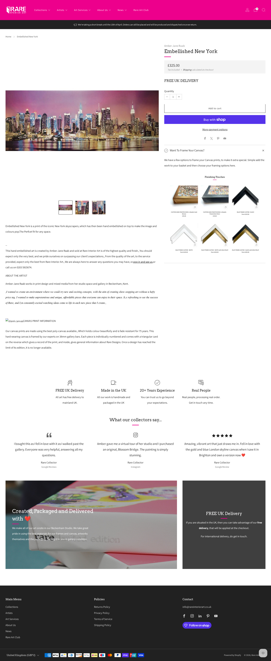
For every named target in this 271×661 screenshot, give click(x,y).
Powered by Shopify (232, 655)
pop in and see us (142, 261)
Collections (40, 10)
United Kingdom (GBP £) (21, 655)
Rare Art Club (141, 10)
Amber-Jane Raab (174, 46)
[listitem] (135, 24)
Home (8, 36)
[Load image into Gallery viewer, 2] (82, 207)
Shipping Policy (102, 625)
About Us (102, 10)
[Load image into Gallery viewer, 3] (99, 207)
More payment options (214, 129)
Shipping (187, 69)
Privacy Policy (102, 613)
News (121, 10)
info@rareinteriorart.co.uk (197, 607)
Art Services (81, 10)
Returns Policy (102, 607)
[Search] (263, 10)
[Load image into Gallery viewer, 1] (65, 207)
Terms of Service (103, 619)
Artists (60, 10)
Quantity (169, 91)
